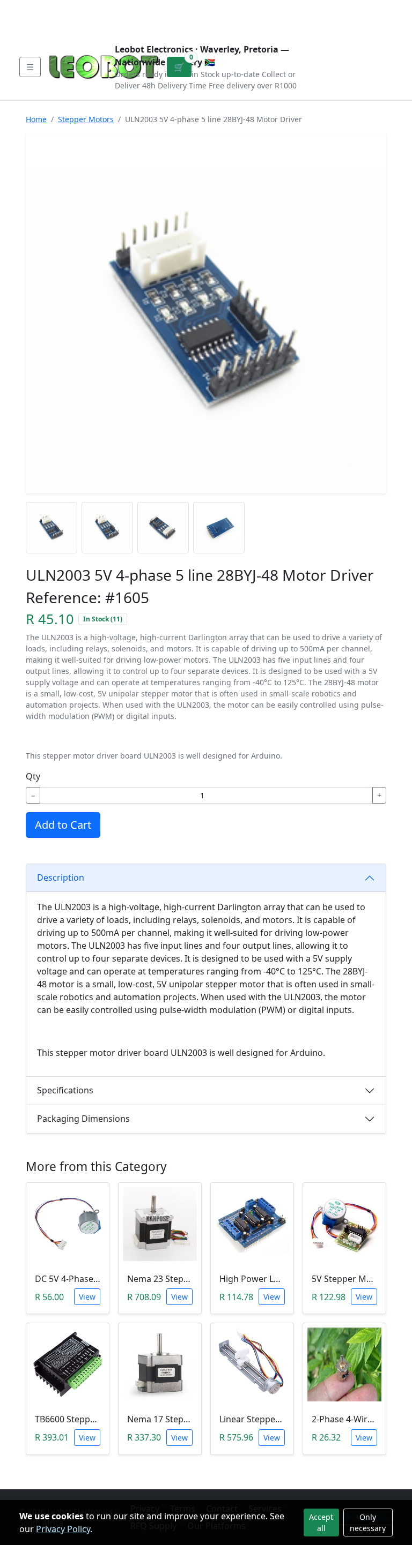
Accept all (321, 1522)
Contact (137, 8)
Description (60, 877)
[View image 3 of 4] (163, 527)
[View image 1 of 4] (51, 527)
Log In (337, 17)
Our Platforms (195, 8)
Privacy (252, 8)
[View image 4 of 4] (219, 527)
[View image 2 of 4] (107, 527)
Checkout (293, 17)
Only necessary (368, 1522)
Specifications (65, 1090)
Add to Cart (63, 825)
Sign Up (376, 17)
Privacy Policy (63, 1529)
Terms (43, 26)
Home (36, 119)
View (87, 1297)
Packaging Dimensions (83, 1118)
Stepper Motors (86, 119)
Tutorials (39, 8)
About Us (89, 8)
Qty (33, 776)
